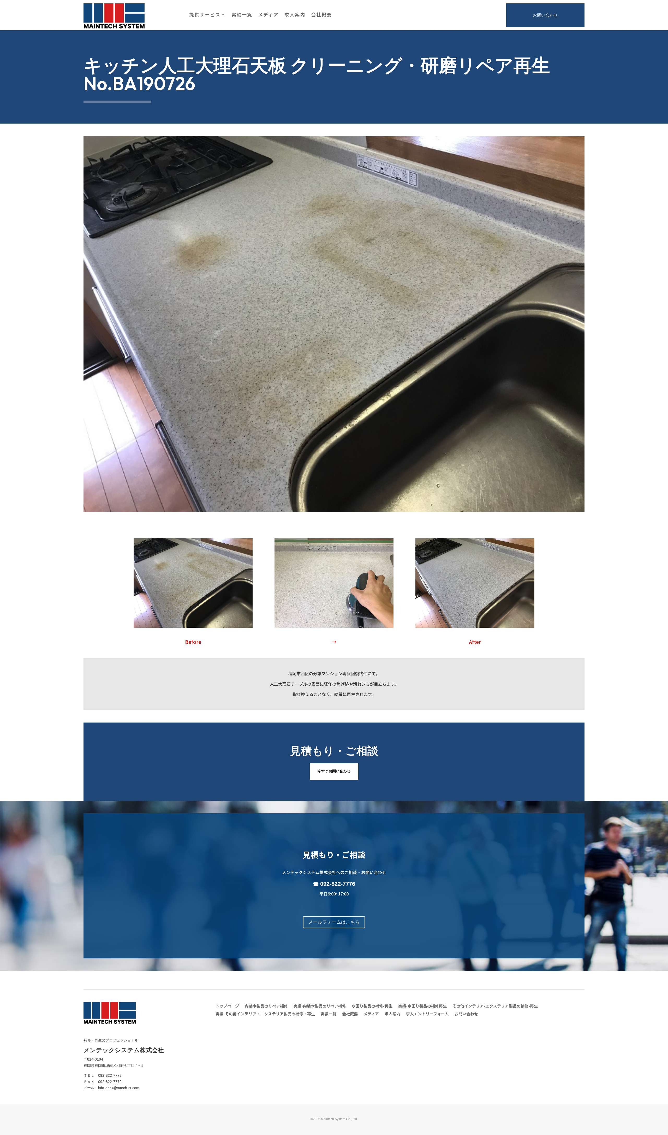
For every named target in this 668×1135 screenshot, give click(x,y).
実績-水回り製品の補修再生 (422, 1006)
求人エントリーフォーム (427, 1014)
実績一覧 (241, 15)
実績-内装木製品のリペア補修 (320, 1006)
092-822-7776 (337, 884)
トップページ (227, 1006)
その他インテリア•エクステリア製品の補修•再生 (495, 1006)
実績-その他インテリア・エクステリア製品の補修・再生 (265, 1014)
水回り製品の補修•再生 (372, 1006)
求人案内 (294, 15)
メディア (268, 15)
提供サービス (204, 15)
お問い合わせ (545, 15)
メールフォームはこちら (334, 922)
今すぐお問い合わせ (334, 771)
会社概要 (321, 15)
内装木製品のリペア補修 (266, 1006)
